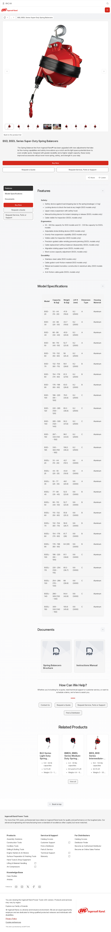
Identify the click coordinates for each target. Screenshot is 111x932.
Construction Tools (14, 842)
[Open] (107, 9)
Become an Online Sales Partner (87, 849)
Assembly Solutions (14, 839)
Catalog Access (47, 839)
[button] (73, 191)
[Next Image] (104, 71)
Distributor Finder (81, 842)
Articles (10, 879)
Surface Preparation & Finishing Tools (21, 856)
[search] (107, 3)
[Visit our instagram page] (22, 887)
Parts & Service (47, 849)
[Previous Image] (7, 71)
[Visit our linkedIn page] (40, 887)
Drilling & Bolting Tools (15, 849)
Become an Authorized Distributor (88, 846)
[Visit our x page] (28, 887)
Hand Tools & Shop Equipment (19, 860)
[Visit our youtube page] (16, 887)
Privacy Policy (11, 919)
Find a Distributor (47, 846)
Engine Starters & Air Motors (18, 853)
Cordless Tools (12, 846)
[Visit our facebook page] (34, 887)
